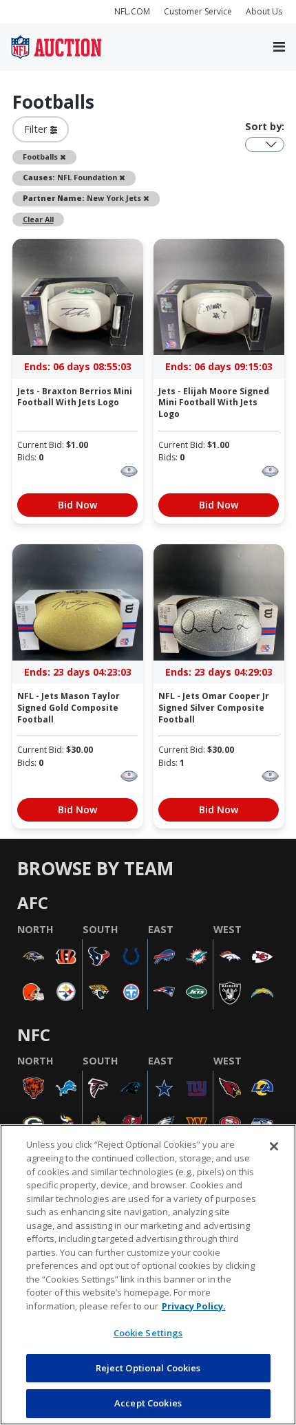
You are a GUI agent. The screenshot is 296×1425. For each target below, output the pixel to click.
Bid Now (77, 504)
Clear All (38, 219)
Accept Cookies (148, 1403)
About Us (264, 11)
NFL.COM (132, 11)
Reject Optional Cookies (148, 1368)
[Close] (274, 1146)
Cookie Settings (148, 1333)
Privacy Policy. (194, 1306)
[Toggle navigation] (279, 47)
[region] (148, 1274)
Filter (37, 129)
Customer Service (198, 11)
